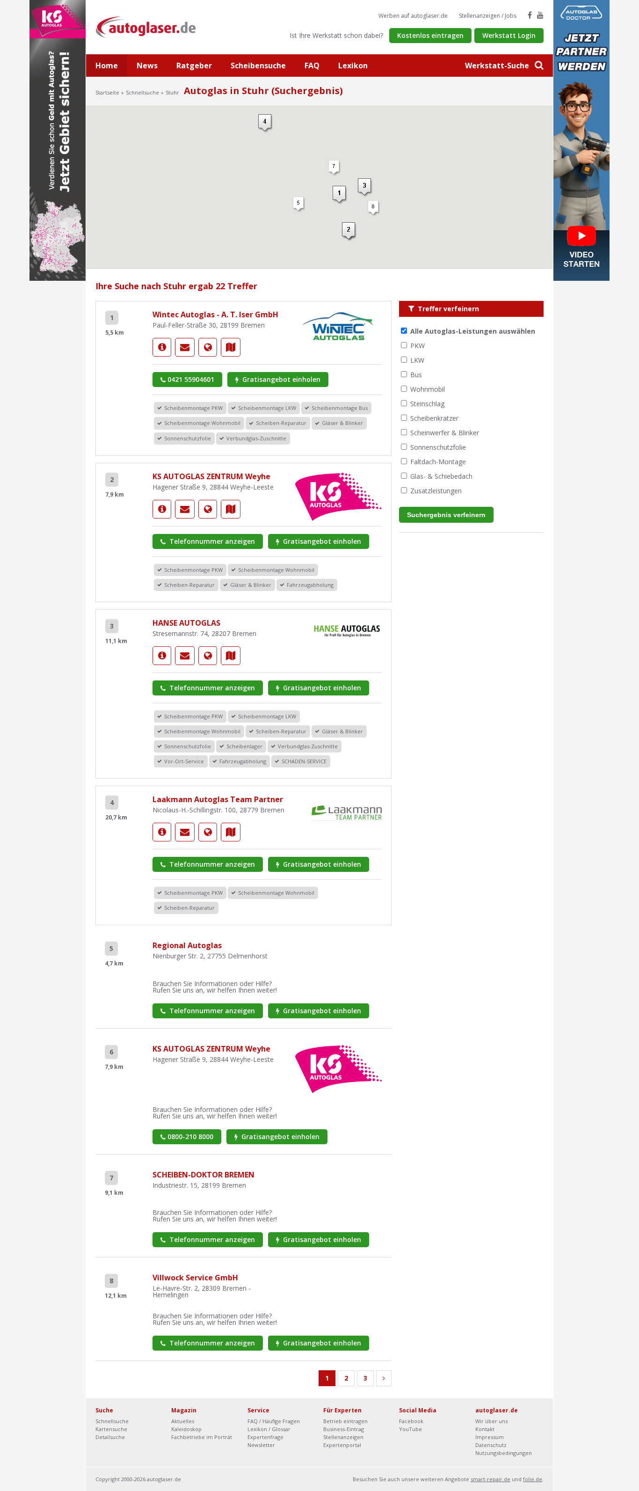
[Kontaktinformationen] (185, 347)
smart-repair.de (490, 1479)
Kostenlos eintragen (430, 35)
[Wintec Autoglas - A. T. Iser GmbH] (161, 347)
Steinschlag (427, 403)
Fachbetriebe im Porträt (201, 1436)
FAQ (312, 65)
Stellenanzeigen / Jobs (487, 16)
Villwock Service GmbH (195, 1277)
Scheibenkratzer (434, 418)
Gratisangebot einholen (280, 379)
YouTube (410, 1429)
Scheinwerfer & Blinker (444, 432)
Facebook (411, 1421)
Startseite (107, 92)
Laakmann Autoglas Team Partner (217, 799)
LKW (417, 360)
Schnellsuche (142, 92)
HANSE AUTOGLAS (186, 623)
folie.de (532, 1479)
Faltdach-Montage (438, 461)
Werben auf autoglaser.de (413, 16)
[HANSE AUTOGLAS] (161, 655)
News (147, 65)
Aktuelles (182, 1421)
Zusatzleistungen (436, 490)
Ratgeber (194, 65)
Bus (416, 374)
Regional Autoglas (187, 945)
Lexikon (353, 65)
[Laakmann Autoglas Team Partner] (161, 832)
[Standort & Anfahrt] (230, 347)
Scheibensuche (258, 65)
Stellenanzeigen (343, 1436)
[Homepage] (207, 347)
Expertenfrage (265, 1436)
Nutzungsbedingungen (503, 1452)
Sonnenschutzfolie (438, 447)
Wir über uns (491, 1421)
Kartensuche (111, 1429)
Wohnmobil (427, 389)
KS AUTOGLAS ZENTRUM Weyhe (211, 476)
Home (106, 65)
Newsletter (261, 1444)
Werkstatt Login (509, 35)
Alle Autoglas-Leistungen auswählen (472, 331)
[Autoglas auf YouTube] (540, 15)
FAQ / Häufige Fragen (273, 1421)
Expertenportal (342, 1444)
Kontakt (484, 1429)
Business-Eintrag (343, 1429)
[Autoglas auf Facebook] (530, 15)
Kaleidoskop (186, 1429)
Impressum (489, 1436)
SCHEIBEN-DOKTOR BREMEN (203, 1174)
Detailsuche (110, 1436)
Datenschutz (491, 1444)
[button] (334, 168)
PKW (417, 345)
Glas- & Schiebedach (441, 476)
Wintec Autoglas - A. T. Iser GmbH (215, 314)
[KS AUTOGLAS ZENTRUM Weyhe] (161, 509)
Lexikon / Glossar (268, 1429)
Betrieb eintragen (345, 1421)
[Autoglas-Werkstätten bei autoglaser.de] (152, 26)
